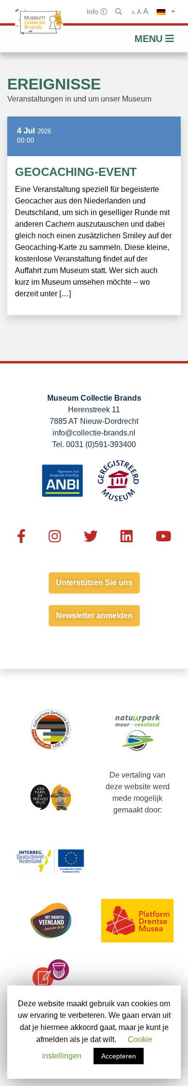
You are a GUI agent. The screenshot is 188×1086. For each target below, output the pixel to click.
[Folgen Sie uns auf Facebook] (21, 536)
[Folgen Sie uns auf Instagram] (55, 536)
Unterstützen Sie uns (94, 583)
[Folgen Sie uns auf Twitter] (91, 536)
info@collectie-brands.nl (94, 433)
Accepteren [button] (118, 1056)
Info (93, 11)
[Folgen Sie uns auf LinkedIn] (127, 536)
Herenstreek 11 (94, 409)
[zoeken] (119, 11)
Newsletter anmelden (94, 615)
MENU (149, 38)
